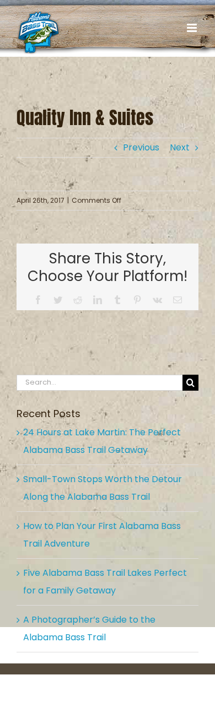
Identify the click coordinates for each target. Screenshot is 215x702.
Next (180, 147)
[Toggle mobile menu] (192, 28)
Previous (141, 147)
